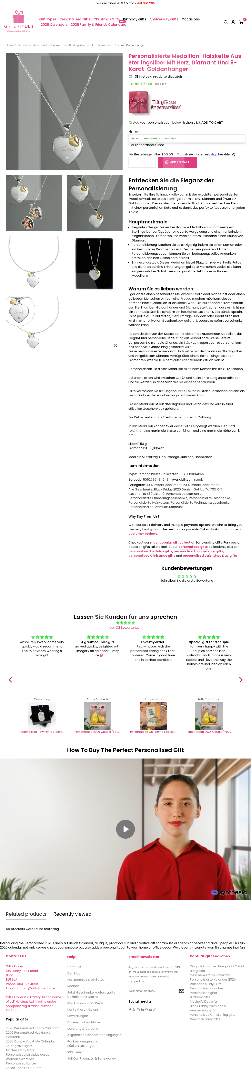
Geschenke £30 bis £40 (146, 494)
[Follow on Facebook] (130, 1009)
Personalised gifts (203, 992)
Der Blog (73, 973)
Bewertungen (77, 1016)
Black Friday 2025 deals (208, 1006)
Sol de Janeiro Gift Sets (23, 1067)
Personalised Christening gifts (212, 1014)
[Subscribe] (177, 991)
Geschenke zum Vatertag (210, 975)
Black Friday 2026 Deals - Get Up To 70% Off (188, 489)
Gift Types (47, 19)
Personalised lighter (21, 1063)
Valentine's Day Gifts (206, 984)
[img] (125, 623)
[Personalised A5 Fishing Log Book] (153, 716)
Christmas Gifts (107, 19)
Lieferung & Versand (82, 1028)
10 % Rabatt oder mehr (164, 485)
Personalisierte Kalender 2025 (213, 979)
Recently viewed (72, 914)
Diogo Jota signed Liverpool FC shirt (217, 966)
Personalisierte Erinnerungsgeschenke (157, 498)
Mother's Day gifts (204, 1001)
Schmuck (176, 507)
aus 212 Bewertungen (125, 627)
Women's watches (20, 1059)
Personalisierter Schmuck (148, 507)
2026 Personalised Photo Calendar (32, 1028)
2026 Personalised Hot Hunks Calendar (28, 1034)
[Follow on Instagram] (138, 1009)
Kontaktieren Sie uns (83, 1009)
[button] (11, 679)
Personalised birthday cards (27, 1054)
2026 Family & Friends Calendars (98, 24)
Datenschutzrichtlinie (83, 1022)
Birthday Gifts (134, 19)
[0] (241, 22)
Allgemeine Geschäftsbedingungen (94, 1035)
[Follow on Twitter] (134, 1009)
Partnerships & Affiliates (85, 979)
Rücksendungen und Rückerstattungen (82, 1043)
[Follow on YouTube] (150, 1009)
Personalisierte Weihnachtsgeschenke (200, 503)
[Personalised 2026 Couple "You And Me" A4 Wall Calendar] (98, 716)
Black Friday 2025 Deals (85, 1003)
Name (134, 131)
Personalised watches (207, 988)
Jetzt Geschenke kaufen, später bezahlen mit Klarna (92, 994)
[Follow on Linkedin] (142, 1009)
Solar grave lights (19, 1045)
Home (10, 45)
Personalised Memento (183, 494)
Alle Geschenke (140, 489)
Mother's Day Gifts (20, 1050)
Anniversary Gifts (163, 19)
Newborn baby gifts (205, 1019)
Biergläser (197, 970)
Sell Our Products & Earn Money (91, 1058)
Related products (26, 914)
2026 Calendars (54, 24)
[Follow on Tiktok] (154, 1009)
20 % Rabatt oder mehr (201, 485)
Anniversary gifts (203, 1010)
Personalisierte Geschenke (209, 498)
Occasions (191, 19)
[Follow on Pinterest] (146, 1009)
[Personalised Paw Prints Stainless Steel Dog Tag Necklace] (42, 716)
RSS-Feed (74, 1052)
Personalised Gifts (75, 19)
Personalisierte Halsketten (158, 474)
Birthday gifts (200, 997)
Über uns (74, 967)
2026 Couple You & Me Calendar (30, 1041)
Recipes (73, 986)
